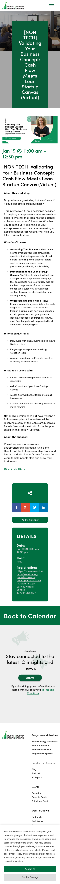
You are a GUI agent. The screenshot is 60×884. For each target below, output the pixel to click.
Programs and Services (45, 735)
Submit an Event (40, 801)
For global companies (42, 753)
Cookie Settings (30, 877)
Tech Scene (37, 820)
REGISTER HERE (14, 469)
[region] (30, 854)
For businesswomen (41, 749)
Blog (34, 769)
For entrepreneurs (40, 745)
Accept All (30, 869)
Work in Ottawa (40, 810)
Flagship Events (39, 797)
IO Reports (37, 777)
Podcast (36, 773)
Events (35, 786)
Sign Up (30, 677)
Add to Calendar (30, 519)
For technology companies (45, 741)
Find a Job (37, 816)
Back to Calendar (30, 615)
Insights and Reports (43, 763)
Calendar (36, 793)
